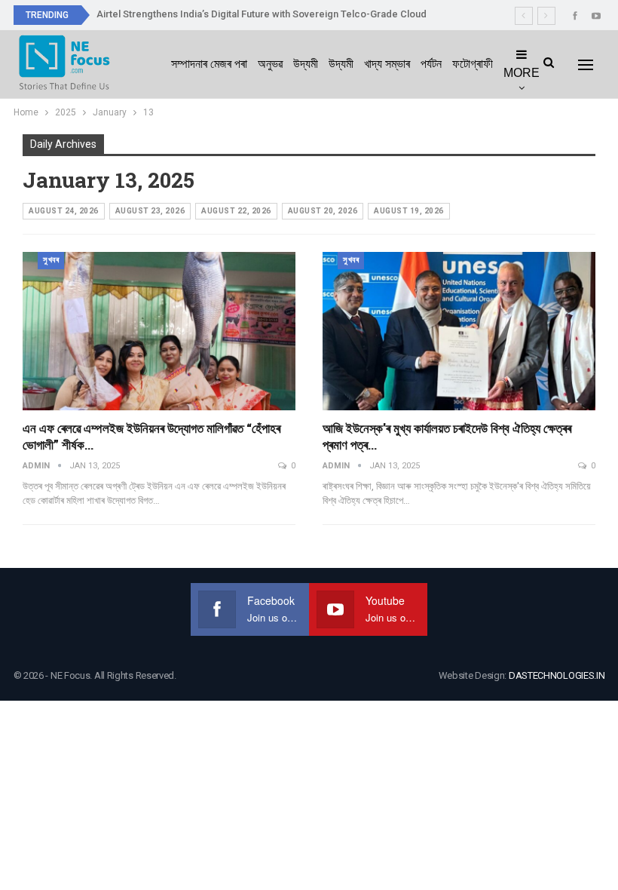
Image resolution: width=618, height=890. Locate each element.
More (521, 72)
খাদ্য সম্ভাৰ (387, 63)
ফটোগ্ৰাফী (472, 63)
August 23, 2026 (150, 211)
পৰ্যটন (431, 63)
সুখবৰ (51, 260)
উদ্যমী (305, 63)
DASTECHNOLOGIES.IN (557, 675)
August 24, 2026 (64, 211)
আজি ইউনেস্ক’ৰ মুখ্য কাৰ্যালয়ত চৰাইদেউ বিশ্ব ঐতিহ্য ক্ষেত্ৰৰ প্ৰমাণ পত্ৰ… (447, 436)
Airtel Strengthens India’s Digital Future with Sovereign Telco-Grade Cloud (261, 14)
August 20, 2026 (323, 211)
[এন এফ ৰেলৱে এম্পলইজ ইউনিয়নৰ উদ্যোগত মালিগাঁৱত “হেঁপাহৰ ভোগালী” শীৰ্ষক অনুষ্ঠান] (159, 331)
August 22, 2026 (236, 211)
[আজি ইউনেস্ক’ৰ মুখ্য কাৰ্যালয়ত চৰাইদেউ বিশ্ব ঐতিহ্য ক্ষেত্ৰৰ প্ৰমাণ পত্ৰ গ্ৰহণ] (459, 331)
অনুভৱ (270, 63)
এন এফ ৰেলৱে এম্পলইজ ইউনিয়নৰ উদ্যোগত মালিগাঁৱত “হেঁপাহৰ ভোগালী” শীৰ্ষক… (151, 436)
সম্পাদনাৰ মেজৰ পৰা (209, 63)
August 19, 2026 (409, 211)
